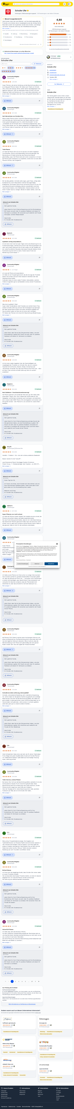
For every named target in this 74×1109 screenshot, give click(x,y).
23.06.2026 (5, 327)
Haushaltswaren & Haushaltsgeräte (55, 109)
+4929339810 (52, 70)
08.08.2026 (14, 146)
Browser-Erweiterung (6, 1098)
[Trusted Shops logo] (6, 4)
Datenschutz (11, 1106)
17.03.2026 (14, 689)
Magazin (40, 1090)
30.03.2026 (14, 837)
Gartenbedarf (12, 1052)
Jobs (39, 1096)
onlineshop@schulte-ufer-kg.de (57, 75)
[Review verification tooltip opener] (28, 11)
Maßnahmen (11, 991)
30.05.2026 (14, 300)
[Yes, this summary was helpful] (38, 44)
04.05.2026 (5, 478)
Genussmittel (22, 1075)
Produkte (58, 1090)
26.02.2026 (5, 954)
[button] (64, 4)
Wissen (58, 1098)
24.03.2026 (5, 717)
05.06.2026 (14, 867)
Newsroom (40, 1094)
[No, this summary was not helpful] (41, 44)
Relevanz (38, 63)
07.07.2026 (5, 203)
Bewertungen (4, 1094)
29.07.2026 (14, 750)
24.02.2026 (14, 926)
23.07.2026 (14, 238)
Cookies (19, 1106)
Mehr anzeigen (53, 79)
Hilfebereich (22, 1092)
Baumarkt (5, 1052)
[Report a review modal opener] (39, 101)
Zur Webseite (58, 84)
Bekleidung (42, 1031)
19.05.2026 (14, 634)
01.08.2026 (14, 360)
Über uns (40, 1092)
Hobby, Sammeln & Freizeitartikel (10, 1075)
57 (32, 981)
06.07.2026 (14, 177)
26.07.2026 (14, 113)
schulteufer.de (53, 72)
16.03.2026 (5, 597)
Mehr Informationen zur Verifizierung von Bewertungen (22, 1004)
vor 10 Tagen (15, 269)
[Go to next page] (35, 981)
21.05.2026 (5, 656)
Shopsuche (22, 1094)
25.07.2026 (14, 511)
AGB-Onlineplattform (37, 1106)
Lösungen (58, 1092)
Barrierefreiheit (26, 1106)
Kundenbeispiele (60, 1096)
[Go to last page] (38, 981)
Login (57, 1099)
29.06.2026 (5, 415)
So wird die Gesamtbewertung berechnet (59, 49)
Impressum (4, 1106)
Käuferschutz (4, 1092)
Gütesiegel (3, 1090)
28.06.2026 (14, 389)
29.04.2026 (14, 452)
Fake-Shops (22, 1090)
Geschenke (42, 1077)
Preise (57, 1094)
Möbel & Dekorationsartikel (46, 1033)
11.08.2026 (14, 81)
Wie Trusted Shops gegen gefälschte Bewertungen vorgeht (19, 53)
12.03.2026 (14, 776)
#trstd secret (4, 1096)
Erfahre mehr (38, 1012)
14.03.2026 (14, 571)
